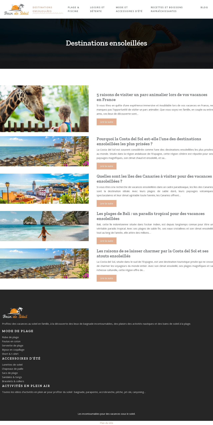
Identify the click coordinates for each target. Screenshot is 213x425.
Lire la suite (106, 121)
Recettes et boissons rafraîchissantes (167, 9)
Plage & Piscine (73, 9)
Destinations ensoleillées (42, 9)
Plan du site (106, 423)
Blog (204, 7)
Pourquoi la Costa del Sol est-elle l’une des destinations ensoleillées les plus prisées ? (149, 141)
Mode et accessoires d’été (129, 9)
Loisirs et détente (97, 9)
